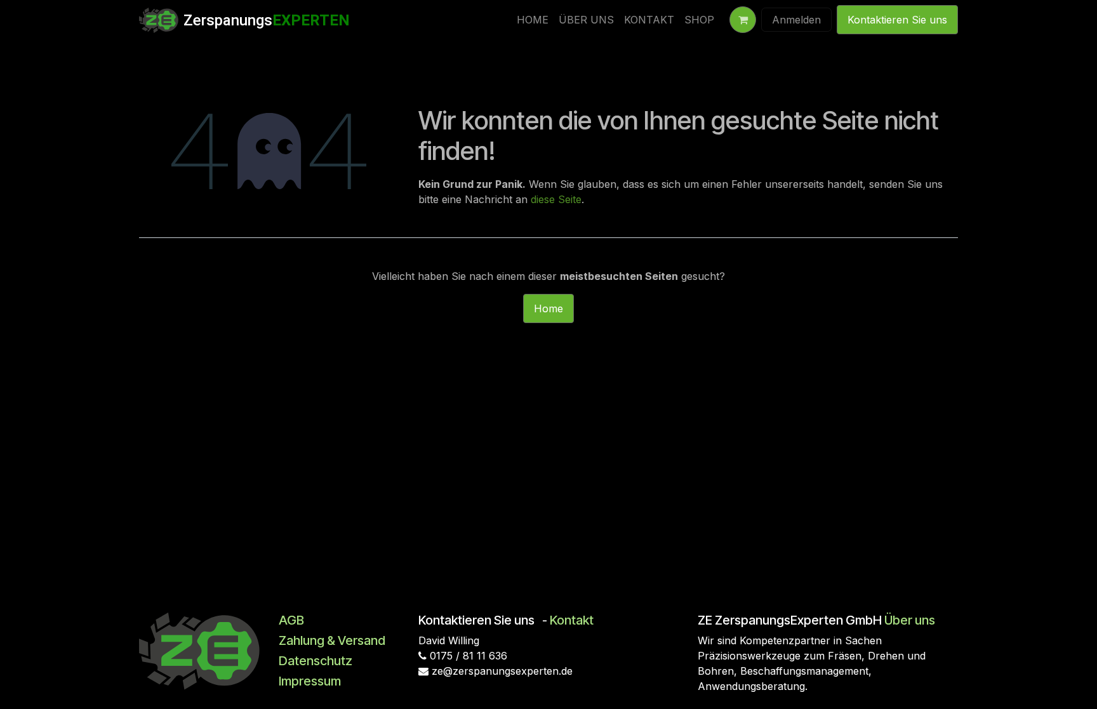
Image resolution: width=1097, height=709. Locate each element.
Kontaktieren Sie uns (897, 19)
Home (548, 308)
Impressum (310, 681)
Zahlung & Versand (332, 640)
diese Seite (556, 199)
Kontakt (572, 620)
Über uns (909, 620)
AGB (291, 620)
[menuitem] (533, 19)
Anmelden (796, 19)
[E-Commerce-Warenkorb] (742, 19)
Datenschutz (315, 660)
